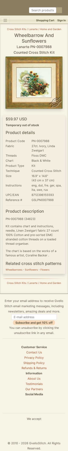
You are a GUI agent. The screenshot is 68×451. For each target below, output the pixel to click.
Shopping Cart (45, 20)
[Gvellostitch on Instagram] (46, 407)
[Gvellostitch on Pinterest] (34, 407)
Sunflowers (32, 269)
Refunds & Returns (34, 368)
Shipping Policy (34, 363)
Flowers (45, 269)
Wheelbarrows (14, 269)
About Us (34, 378)
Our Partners (34, 389)
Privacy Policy (34, 357)
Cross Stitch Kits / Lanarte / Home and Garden (34, 29)
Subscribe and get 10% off (34, 322)
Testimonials (34, 384)
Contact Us (34, 352)
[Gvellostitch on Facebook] (21, 407)
